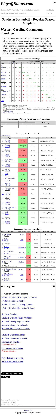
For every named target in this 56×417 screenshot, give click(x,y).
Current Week (5, 135)
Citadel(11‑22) (7, 155)
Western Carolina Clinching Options (17, 304)
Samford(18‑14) (7, 150)
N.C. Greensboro (4, 90)
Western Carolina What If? (13, 301)
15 (3, 198)
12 (3, 170)
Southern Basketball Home (13, 335)
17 (3, 217)
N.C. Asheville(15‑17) (8, 252)
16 (3, 208)
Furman (3, 86)
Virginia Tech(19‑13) (8, 274)
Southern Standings (10, 314)
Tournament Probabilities (12, 348)
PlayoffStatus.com (17, 3)
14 (3, 189)
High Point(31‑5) (7, 262)
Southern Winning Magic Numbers (17, 318)
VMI (2, 101)
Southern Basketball (25, 10)
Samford (3, 75)
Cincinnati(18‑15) (7, 235)
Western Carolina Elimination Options (18, 308)
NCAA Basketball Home (12, 361)
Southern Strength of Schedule (15, 325)
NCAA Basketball (11, 10)
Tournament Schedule (11, 342)
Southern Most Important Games (16, 328)
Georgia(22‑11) (6, 279)
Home (3, 10)
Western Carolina (3, 82)
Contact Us (28, 411)
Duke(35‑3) (6, 239)
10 (3, 150)
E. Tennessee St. (4, 67)
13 (3, 179)
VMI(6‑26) (7, 174)
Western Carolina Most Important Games (19, 297)
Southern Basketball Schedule (14, 338)
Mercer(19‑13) (7, 169)
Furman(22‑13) (7, 146)
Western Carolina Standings (16, 13)
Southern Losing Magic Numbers (16, 321)
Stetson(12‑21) (6, 247)
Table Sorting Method (8, 111)
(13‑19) (7, 165)
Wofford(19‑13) (7, 141)
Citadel (3, 97)
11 (3, 160)
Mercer (3, 78)
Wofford (3, 72)
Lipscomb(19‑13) (7, 257)
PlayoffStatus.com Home (12, 358)
